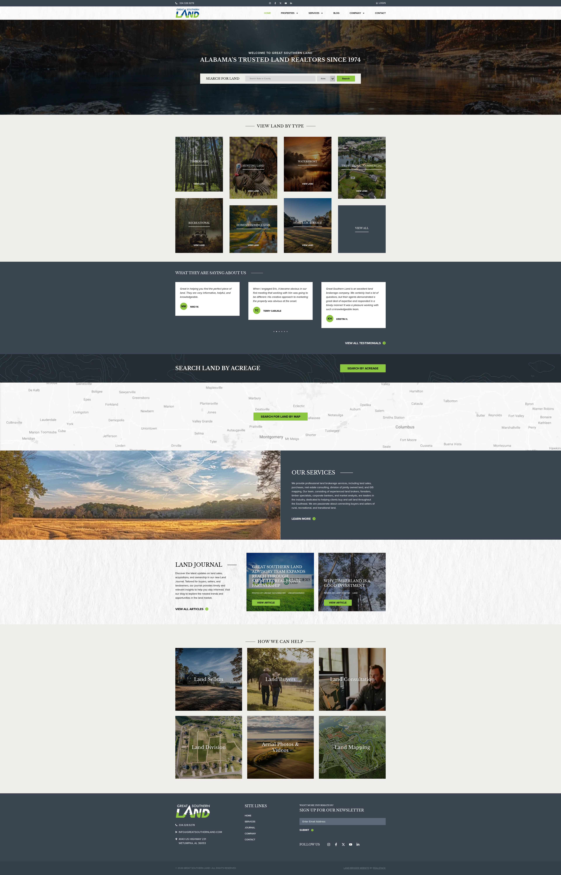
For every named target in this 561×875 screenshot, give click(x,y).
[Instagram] (270, 3)
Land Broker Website (356, 868)
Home (267, 13)
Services (314, 13)
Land (355, 593)
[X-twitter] (280, 3)
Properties (288, 13)
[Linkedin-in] (291, 3)
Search (346, 78)
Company (355, 13)
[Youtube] (286, 3)
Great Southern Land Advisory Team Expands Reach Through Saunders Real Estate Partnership (278, 576)
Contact (380, 13)
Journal (250, 827)
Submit (304, 830)
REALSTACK (379, 868)
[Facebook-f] (275, 3)
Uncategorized (296, 593)
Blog (336, 13)
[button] (273, 331)
